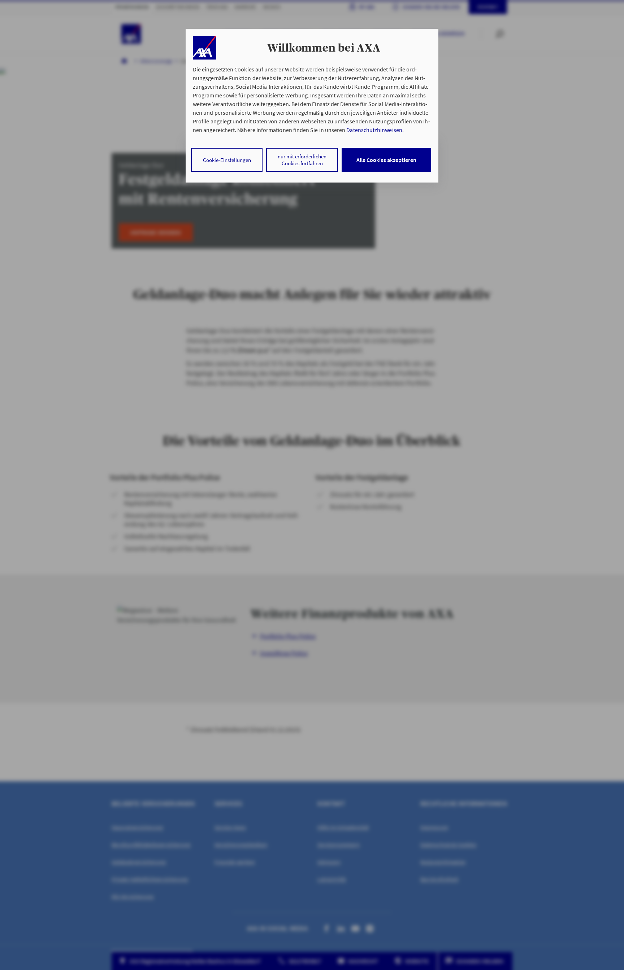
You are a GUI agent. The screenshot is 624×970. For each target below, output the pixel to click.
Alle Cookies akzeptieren (386, 159)
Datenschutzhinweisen (374, 129)
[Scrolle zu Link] (204, 48)
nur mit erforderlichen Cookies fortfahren (302, 160)
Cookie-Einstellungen (227, 160)
